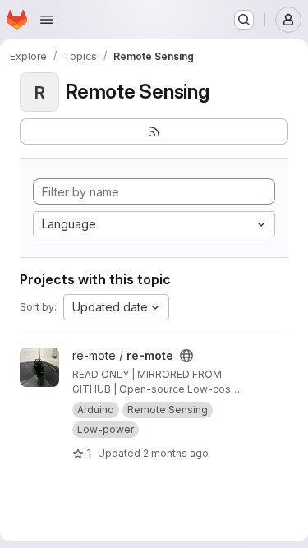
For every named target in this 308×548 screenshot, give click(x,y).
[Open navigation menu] (47, 20)
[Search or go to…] (244, 20)
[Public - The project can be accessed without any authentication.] (186, 355)
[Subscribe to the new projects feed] (154, 131)
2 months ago (176, 453)
